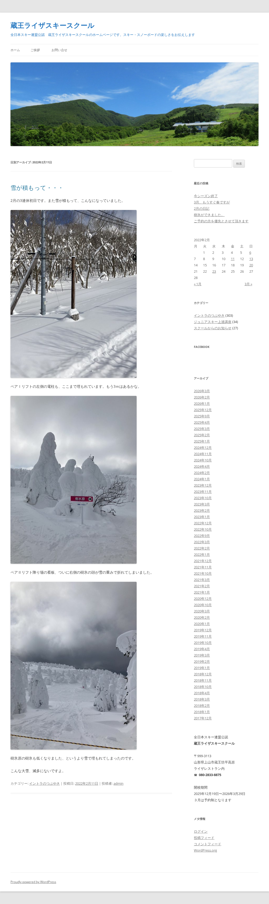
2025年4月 (202, 422)
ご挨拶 (35, 50)
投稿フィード (204, 837)
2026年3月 (202, 391)
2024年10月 (203, 460)
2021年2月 (202, 586)
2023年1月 (202, 516)
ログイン (201, 831)
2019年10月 (203, 642)
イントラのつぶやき (44, 783)
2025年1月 (202, 441)
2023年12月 (203, 485)
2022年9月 (202, 535)
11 (233, 258)
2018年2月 (202, 705)
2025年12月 (203, 409)
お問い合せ (59, 50)
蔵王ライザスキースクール (53, 25)
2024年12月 (203, 447)
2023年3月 (202, 504)
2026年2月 (202, 397)
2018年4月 (202, 693)
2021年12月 (203, 560)
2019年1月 (202, 667)
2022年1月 (202, 554)
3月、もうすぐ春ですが (212, 202)
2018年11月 (203, 680)
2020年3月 (202, 611)
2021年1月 (202, 592)
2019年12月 (203, 630)
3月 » (248, 284)
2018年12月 (203, 674)
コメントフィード (207, 844)
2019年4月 (202, 649)
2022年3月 (202, 542)
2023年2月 (202, 510)
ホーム (15, 50)
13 (251, 258)
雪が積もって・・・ (37, 187)
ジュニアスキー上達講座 (212, 321)
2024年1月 (202, 479)
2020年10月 (203, 604)
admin (118, 783)
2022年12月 (203, 523)
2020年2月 (202, 617)
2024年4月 (202, 466)
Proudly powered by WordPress (33, 882)
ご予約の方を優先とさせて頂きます (221, 221)
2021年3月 (202, 579)
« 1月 (197, 284)
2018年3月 (202, 699)
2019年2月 (202, 661)
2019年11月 (203, 636)
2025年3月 (202, 428)
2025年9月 (202, 416)
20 (251, 265)
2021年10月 (203, 573)
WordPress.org (205, 850)
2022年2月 (202, 548)
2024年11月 (203, 453)
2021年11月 (203, 567)
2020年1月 (202, 623)
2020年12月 (203, 598)
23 (214, 271)
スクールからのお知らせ (212, 328)
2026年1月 (202, 403)
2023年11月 (203, 491)
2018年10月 (203, 686)
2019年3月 (202, 655)
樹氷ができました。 (209, 214)
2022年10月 (203, 529)
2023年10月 (203, 498)
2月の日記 (201, 208)
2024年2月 (202, 472)
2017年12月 (203, 718)
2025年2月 (202, 435)
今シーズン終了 (206, 195)
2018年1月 (202, 711)
